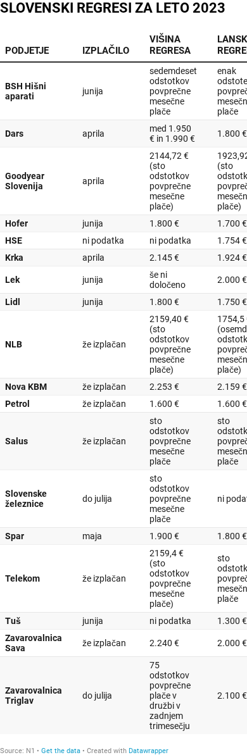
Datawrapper (148, 751)
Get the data (60, 751)
